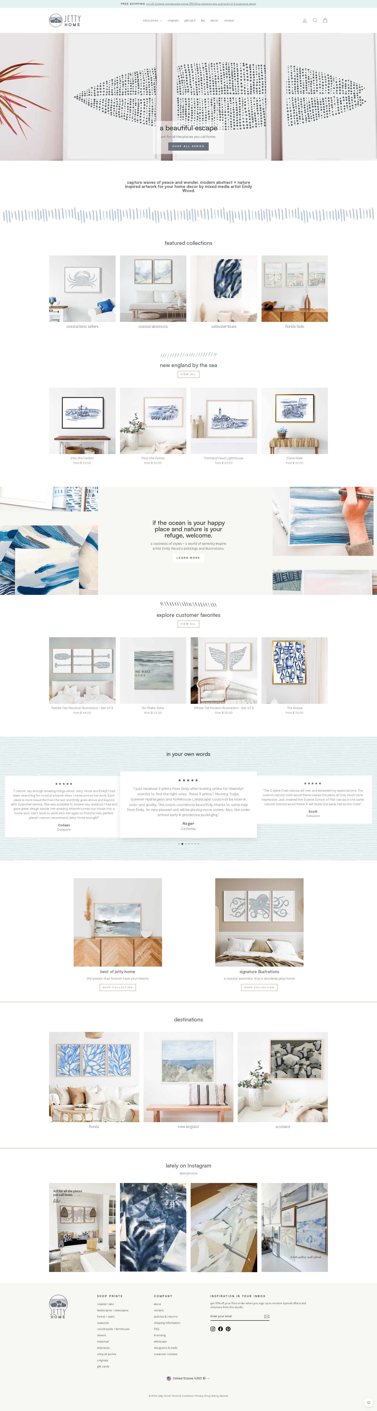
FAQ (156, 1329)
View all (188, 374)
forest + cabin (106, 1316)
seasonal (103, 1323)
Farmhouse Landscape (191, 799)
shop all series (106, 1354)
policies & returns (166, 1316)
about (214, 20)
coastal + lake (105, 1304)
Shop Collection (259, 987)
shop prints (151, 20)
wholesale (160, 1341)
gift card (190, 20)
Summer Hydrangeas (148, 799)
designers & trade (166, 1348)
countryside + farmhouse (113, 1329)
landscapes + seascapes (112, 1310)
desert (101, 1335)
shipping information (167, 1323)
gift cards (103, 1366)
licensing (160, 1335)
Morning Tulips (227, 794)
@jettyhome (188, 1173)
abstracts (103, 1348)
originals (173, 20)
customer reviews (166, 1354)
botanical (103, 1341)
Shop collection (118, 987)
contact (229, 20)
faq (203, 20)
